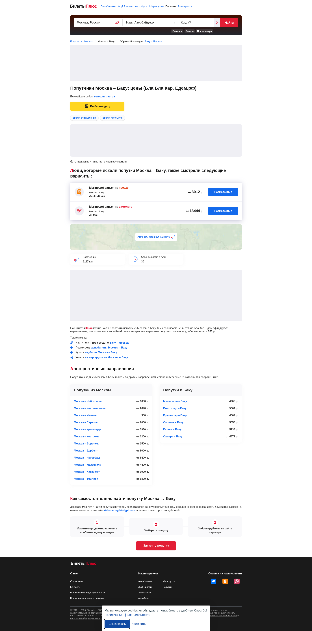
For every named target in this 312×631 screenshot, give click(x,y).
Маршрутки (156, 6)
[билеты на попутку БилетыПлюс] (83, 564)
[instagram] (237, 581)
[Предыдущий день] (174, 22)
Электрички (184, 6)
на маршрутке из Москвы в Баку (106, 357)
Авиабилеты (108, 6)
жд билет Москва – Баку (101, 352)
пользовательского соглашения (220, 615)
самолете (125, 206)
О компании (76, 581)
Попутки (170, 6)
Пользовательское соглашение (87, 598)
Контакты (75, 587)
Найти (229, 22)
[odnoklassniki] (225, 581)
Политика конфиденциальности (87, 592)
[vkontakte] (213, 581)
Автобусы (141, 6)
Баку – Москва (153, 41)
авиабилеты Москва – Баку (109, 347)
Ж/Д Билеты (125, 6)
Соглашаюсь (117, 623)
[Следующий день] (217, 22)
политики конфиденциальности (86, 618)
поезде (124, 187)
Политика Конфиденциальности (127, 615)
